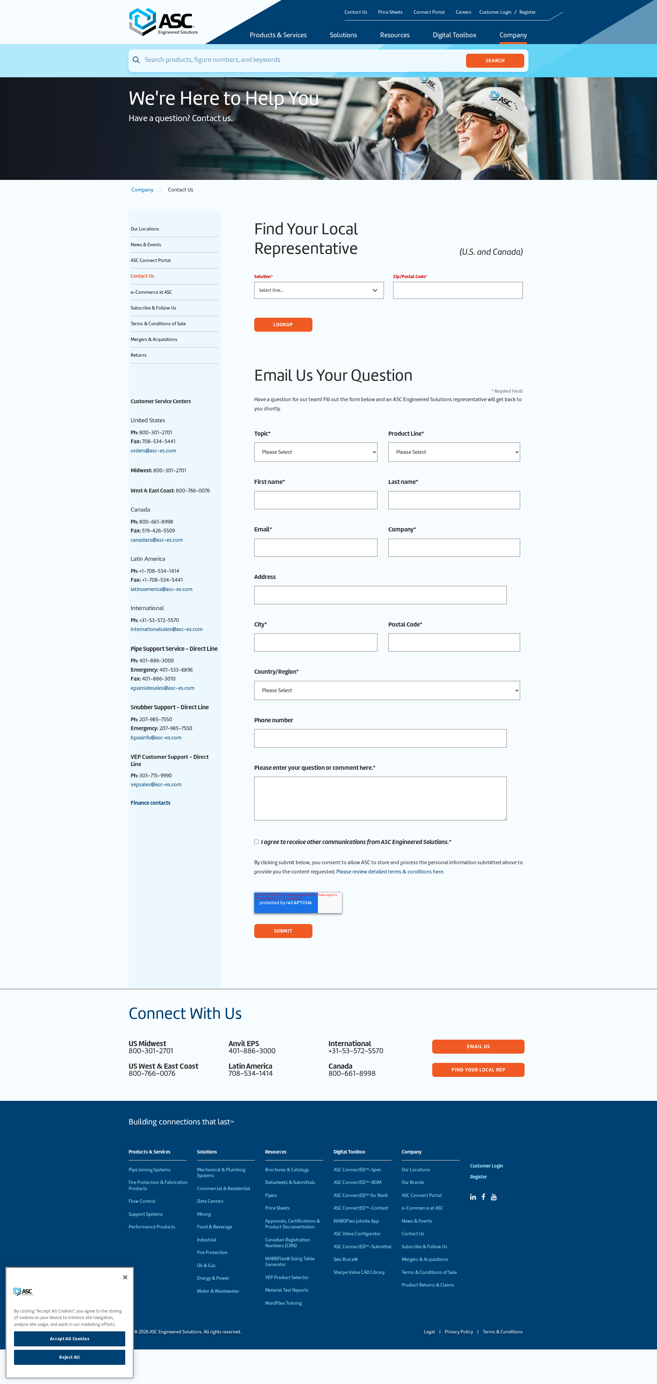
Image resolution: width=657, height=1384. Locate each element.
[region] (69, 1323)
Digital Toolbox (454, 35)
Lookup (283, 324)
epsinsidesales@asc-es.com (162, 688)
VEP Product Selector (287, 1277)
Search (495, 60)
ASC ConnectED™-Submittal (362, 1247)
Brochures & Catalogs (287, 1170)
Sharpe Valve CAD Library (359, 1272)
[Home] (167, 22)
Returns (138, 355)
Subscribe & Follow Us (153, 308)
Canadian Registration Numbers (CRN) (287, 1243)
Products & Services (278, 35)
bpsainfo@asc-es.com (156, 737)
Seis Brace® (346, 1259)
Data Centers (210, 1201)
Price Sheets (390, 12)
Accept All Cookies (70, 1339)
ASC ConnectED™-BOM (357, 1182)
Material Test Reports (286, 1290)
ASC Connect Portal (151, 260)
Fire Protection (212, 1252)
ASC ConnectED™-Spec (358, 1170)
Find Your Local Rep (478, 1070)
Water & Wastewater (218, 1291)
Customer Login (495, 12)
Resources (395, 35)
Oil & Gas (206, 1265)
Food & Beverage (214, 1227)
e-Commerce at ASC (151, 292)
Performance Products (152, 1227)
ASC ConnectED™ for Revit (361, 1195)
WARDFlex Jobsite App (356, 1221)
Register (527, 12)
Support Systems (146, 1214)
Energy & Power (213, 1278)
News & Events (146, 245)
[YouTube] (494, 1197)
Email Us (478, 1046)
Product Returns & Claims (428, 1285)
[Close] (125, 1277)
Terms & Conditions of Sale (158, 324)
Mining (204, 1214)
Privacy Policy (459, 1332)
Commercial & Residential (223, 1188)
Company (513, 35)
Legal (429, 1332)
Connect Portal (429, 12)
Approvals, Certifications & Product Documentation (292, 1224)
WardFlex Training (283, 1303)
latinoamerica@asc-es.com (161, 589)
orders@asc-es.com (153, 450)
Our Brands (413, 1182)
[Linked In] (473, 1197)
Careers (463, 12)
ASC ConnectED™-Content (361, 1208)
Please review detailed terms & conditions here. (390, 871)
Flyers (271, 1195)
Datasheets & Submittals (290, 1182)
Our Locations (145, 229)
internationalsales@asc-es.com (167, 629)
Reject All (69, 1357)
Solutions (343, 35)
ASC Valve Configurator (357, 1234)
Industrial (206, 1240)
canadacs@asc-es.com (157, 540)
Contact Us (356, 12)
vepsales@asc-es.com (156, 784)
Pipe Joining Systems (149, 1170)
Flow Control (142, 1201)
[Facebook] (483, 1197)
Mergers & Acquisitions (154, 339)
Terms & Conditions (503, 1332)
